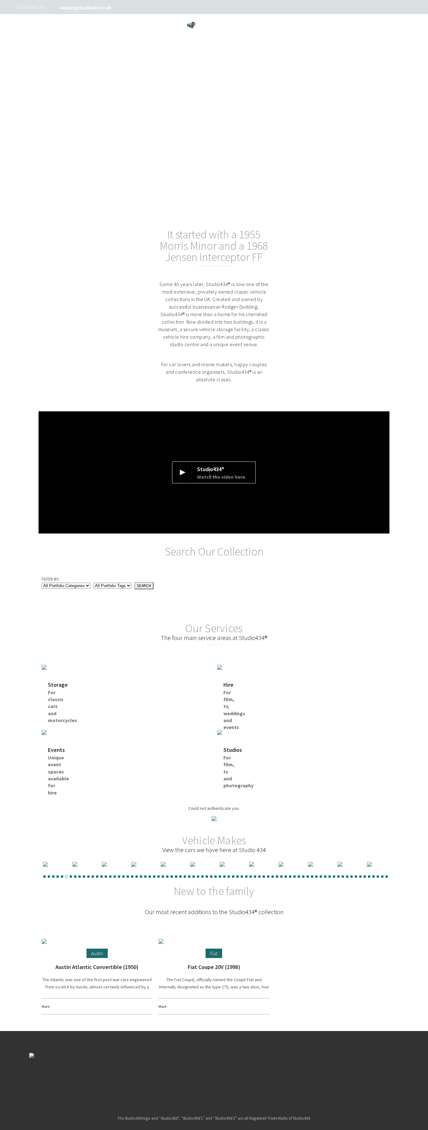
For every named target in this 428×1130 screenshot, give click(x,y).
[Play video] (214, 472)
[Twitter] (222, 1078)
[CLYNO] (82, 864)
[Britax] (289, 864)
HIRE (130, 25)
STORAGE (100, 25)
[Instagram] (206, 1078)
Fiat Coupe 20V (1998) (214, 967)
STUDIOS (295, 25)
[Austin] (112, 864)
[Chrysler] (348, 864)
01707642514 (30, 6)
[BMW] (230, 864)
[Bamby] (171, 864)
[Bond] (259, 864)
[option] (82, 864)
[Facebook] (190, 1078)
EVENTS (262, 25)
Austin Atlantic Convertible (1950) (96, 967)
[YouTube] (238, 1078)
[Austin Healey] (141, 864)
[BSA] (318, 864)
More (46, 1006)
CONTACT (265, 34)
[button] (29, 97)
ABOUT (67, 25)
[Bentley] (200, 864)
